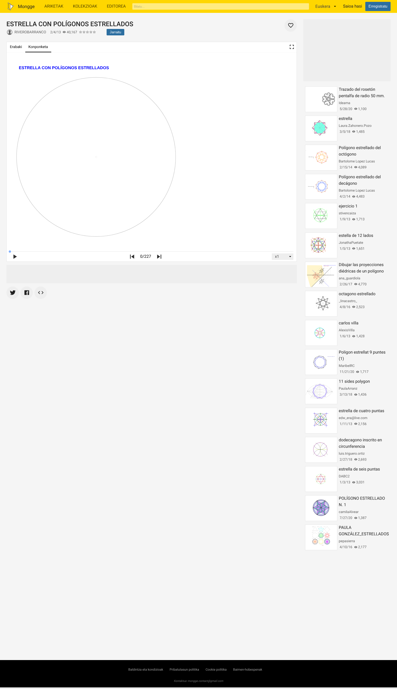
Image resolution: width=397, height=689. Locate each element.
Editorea (116, 6)
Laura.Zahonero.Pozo (355, 126)
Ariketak (53, 6)
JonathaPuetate (351, 243)
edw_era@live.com (353, 418)
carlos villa (348, 323)
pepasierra (347, 541)
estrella (345, 118)
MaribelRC (347, 366)
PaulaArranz (348, 388)
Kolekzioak (85, 6)
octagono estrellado (357, 294)
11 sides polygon (354, 381)
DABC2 (344, 476)
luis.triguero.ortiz (352, 453)
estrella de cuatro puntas (361, 410)
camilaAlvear (349, 512)
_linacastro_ (348, 301)
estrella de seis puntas (359, 469)
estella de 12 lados (356, 235)
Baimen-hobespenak (247, 670)
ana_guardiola (349, 278)
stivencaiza (347, 213)
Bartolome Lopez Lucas (357, 161)
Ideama (344, 103)
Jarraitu (115, 32)
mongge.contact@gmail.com (205, 681)
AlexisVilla (347, 330)
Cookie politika (216, 670)
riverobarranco (30, 32)
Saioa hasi (352, 6)
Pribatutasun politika (184, 670)
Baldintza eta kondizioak (145, 670)
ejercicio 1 (348, 206)
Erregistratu (378, 6)
